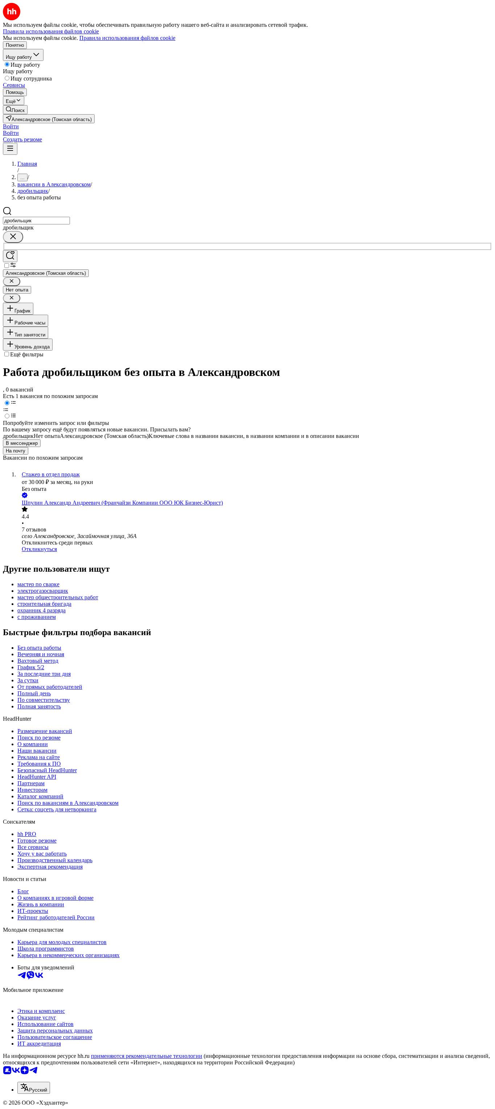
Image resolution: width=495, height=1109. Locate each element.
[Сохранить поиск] (10, 256)
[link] (15, 109)
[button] (11, 126)
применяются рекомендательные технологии (146, 1056)
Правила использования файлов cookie (127, 38)
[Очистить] (13, 237)
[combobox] (36, 220)
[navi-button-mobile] (10, 149)
